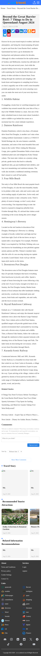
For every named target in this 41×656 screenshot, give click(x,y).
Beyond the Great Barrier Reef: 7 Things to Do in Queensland (28, 8)
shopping (29, 600)
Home (3, 8)
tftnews (7, 620)
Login (24, 567)
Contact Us (4, 579)
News (6, 625)
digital (28, 625)
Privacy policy (6, 571)
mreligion (29, 591)
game (27, 604)
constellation (9, 600)
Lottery (28, 616)
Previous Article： (20, 415)
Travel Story (11, 8)
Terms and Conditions (8, 567)
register (24, 571)
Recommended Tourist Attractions (13, 503)
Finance (28, 633)
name (6, 604)
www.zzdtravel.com (21, 653)
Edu (6, 633)
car (6, 629)
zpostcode (8, 587)
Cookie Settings (6, 575)
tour (27, 612)
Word (6, 612)
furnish (7, 616)
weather (7, 591)
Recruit (28, 587)
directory (8, 608)
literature (29, 608)
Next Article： (20, 419)
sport (27, 595)
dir (27, 629)
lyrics (28, 620)
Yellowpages (9, 595)
